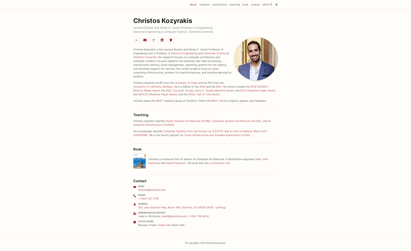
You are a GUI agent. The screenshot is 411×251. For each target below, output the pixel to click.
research (204, 4)
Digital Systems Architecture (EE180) (188, 121)
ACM (202, 86)
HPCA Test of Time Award (204, 94)
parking (220, 207)
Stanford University (145, 57)
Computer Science (215, 53)
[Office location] (171, 40)
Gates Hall (164, 225)
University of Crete (186, 82)
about (194, 4)
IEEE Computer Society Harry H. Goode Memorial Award (200, 90)
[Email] (145, 40)
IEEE (218, 86)
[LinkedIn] (162, 40)
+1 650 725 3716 (148, 198)
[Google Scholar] (153, 40)
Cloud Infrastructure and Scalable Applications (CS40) (217, 135)
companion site (221, 163)
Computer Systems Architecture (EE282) (237, 121)
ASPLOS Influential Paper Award (157, 94)
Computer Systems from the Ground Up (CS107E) (193, 131)
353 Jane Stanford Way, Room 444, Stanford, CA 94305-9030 (176, 207)
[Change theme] (276, 3)
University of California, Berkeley (153, 86)
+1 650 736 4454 (198, 216)
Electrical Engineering (184, 53)
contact (255, 4)
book (245, 4)
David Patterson (175, 163)
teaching (235, 4)
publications (219, 4)
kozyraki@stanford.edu (152, 189)
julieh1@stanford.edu (173, 216)
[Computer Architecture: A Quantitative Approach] (139, 161)
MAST (159, 100)
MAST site (217, 100)
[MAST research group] (136, 40)
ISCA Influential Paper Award (257, 90)
